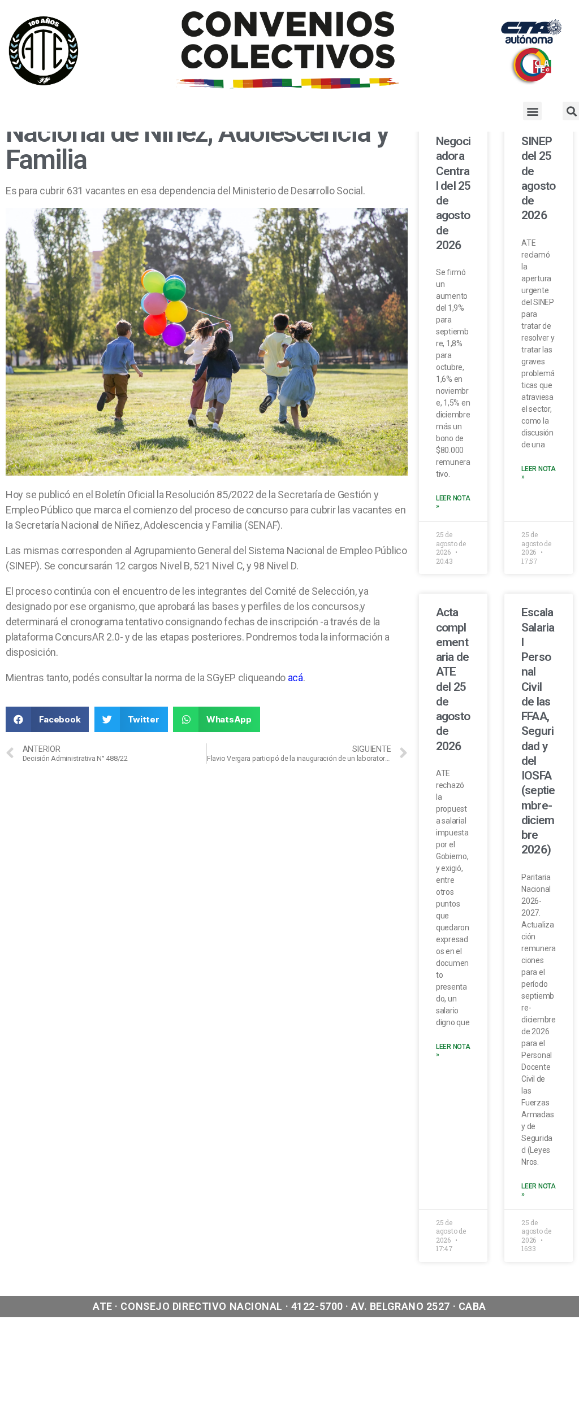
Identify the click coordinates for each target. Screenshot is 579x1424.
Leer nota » (453, 502)
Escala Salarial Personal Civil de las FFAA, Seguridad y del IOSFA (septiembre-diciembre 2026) (538, 731)
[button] (532, 111)
